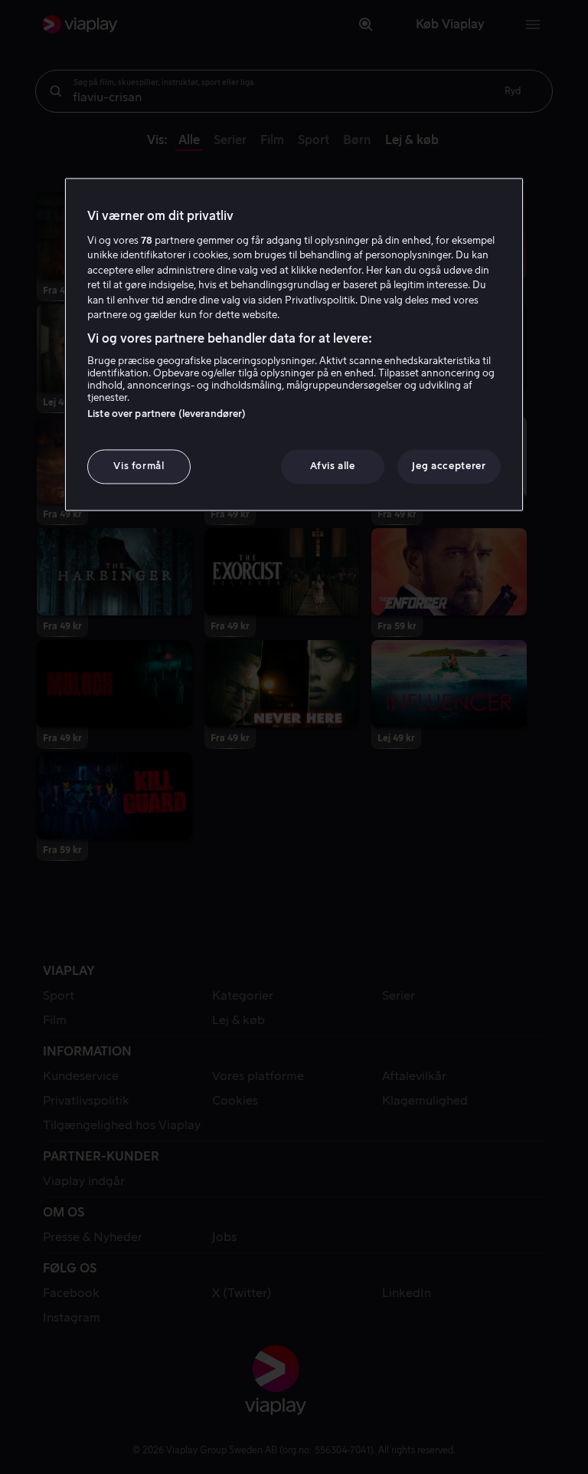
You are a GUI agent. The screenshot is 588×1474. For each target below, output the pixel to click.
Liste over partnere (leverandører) (166, 414)
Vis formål (139, 466)
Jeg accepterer (448, 466)
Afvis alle (332, 466)
